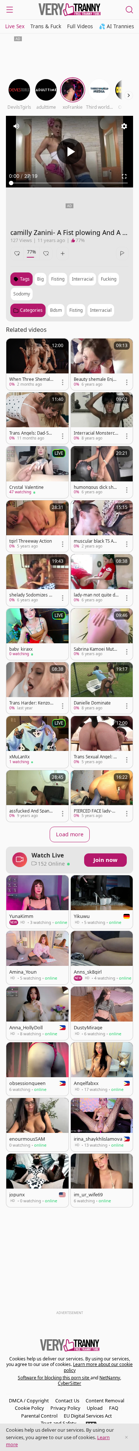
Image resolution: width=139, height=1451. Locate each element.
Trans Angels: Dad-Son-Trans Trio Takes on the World (31, 433)
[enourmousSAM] (37, 1124)
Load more (69, 834)
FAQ (113, 1408)
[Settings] (124, 126)
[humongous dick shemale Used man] (102, 472)
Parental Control (39, 1415)
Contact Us (67, 1400)
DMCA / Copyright (29, 1400)
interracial (82, 279)
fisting (57, 279)
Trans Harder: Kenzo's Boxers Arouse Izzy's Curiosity (31, 703)
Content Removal (105, 1400)
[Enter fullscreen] (124, 176)
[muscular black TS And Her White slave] (102, 526)
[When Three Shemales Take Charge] (37, 364)
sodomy (21, 294)
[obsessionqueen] (37, 1069)
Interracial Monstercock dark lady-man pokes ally (96, 433)
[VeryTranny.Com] (70, 9)
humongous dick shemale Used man (95, 487)
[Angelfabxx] (102, 1069)
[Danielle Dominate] (102, 688)
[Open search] (129, 9)
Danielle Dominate (92, 703)
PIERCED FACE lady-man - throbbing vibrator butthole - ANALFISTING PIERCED (96, 811)
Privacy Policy (65, 1408)
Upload (95, 1408)
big (40, 279)
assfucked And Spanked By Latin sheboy (31, 811)
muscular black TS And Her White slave (96, 541)
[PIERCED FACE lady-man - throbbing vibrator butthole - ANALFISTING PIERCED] (102, 796)
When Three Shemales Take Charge (31, 379)
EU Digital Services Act (88, 1415)
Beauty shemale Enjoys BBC (96, 379)
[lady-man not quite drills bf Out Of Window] (102, 580)
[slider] (69, 183)
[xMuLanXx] (37, 742)
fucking (108, 279)
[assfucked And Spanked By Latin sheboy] (37, 796)
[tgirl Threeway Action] (37, 526)
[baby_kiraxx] (37, 634)
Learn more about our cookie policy (98, 1367)
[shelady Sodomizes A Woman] (37, 580)
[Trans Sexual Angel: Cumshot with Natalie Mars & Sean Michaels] (102, 742)
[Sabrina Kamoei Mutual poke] (102, 634)
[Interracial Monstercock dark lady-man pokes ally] (102, 418)
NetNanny (109, 1378)
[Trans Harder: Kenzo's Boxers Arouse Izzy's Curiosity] (37, 688)
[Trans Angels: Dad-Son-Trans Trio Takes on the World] (37, 418)
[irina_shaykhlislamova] (102, 1124)
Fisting (76, 310)
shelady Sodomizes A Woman (30, 595)
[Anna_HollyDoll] (37, 1013)
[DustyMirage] (102, 1013)
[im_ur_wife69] (102, 1180)
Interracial (101, 310)
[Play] (70, 151)
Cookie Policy (29, 1408)
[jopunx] (37, 1180)
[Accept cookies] (126, 1437)
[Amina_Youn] (37, 957)
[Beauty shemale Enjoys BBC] (102, 364)
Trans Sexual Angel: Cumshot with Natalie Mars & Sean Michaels (96, 757)
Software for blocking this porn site (54, 1378)
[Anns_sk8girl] (102, 957)
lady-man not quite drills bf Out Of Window (96, 595)
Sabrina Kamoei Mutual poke (96, 649)
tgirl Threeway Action (30, 541)
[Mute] (16, 126)
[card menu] (62, 382)
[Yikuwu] (102, 902)
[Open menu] (9, 9)
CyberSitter (69, 1383)
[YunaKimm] (37, 902)
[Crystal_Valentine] (37, 472)
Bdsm (56, 310)
